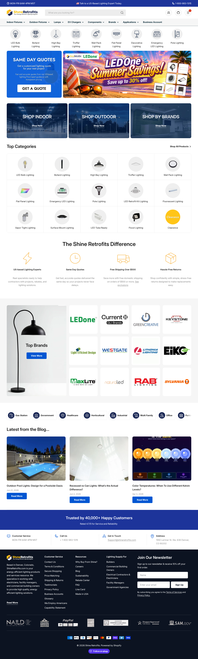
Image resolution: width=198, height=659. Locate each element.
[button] (125, 92)
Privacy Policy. (143, 595)
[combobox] (85, 12)
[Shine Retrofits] (83, 319)
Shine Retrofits (92, 645)
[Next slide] (134, 92)
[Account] (168, 12)
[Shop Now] (127, 74)
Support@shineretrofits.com (122, 540)
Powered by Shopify (111, 645)
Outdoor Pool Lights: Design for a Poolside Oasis (35, 485)
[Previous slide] (119, 92)
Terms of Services (174, 592)
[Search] (122, 12)
